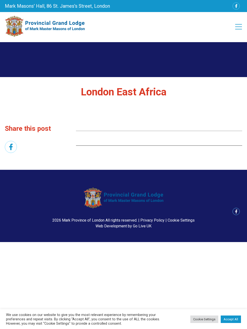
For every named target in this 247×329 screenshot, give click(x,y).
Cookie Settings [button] (181, 220)
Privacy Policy (152, 220)
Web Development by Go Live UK (123, 226)
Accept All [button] (231, 319)
